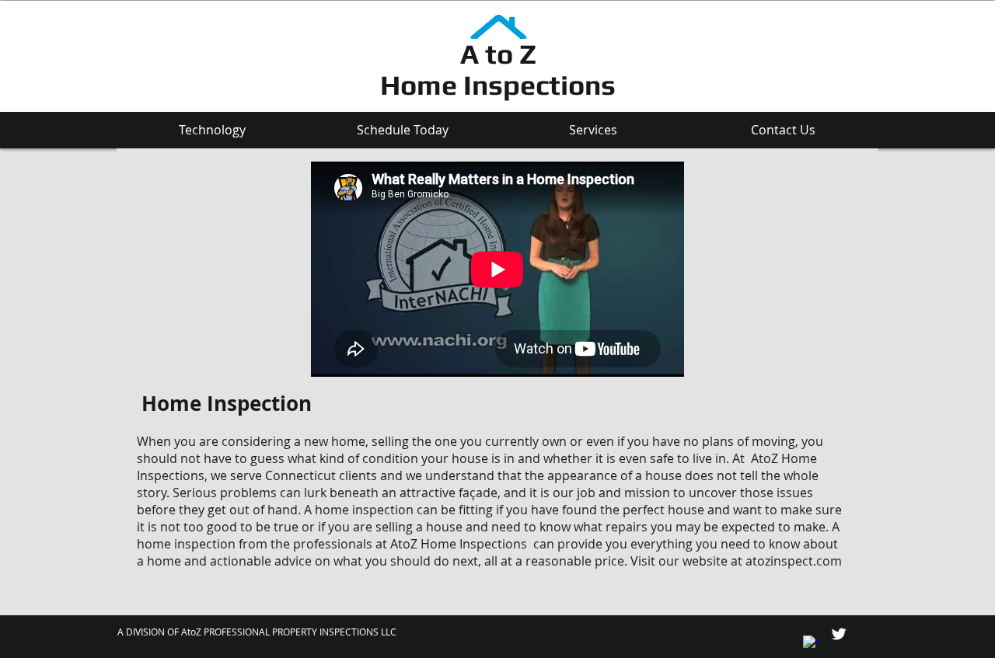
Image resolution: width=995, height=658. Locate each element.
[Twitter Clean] (838, 633)
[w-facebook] (811, 644)
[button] (212, 130)
